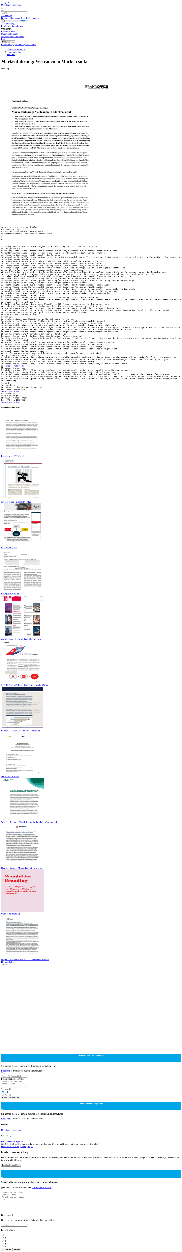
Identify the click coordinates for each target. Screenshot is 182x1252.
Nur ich (8, 1095)
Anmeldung (6, 15)
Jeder (7, 1092)
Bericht (4, 1141)
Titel (3, 1073)
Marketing (11, 54)
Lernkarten (16, 5)
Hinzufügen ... (8, 42)
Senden (17, 1249)
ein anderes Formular (41, 1187)
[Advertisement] (86, 76)
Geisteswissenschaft (16, 49)
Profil (3, 39)
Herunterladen (7, 962)
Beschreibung (13, 1079)
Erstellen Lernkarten (30, 18)
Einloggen (6, 1071)
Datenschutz (7, 1146)
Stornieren (6, 1249)
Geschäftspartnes (15, 1141)
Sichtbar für (6, 1089)
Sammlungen (17, 26)
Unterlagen (6, 5)
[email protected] (14, 366)
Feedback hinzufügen (11, 1165)
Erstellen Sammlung (10, 1098)
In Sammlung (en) (9, 44)
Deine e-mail (7, 1215)
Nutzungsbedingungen (23, 1146)
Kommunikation (14, 52)
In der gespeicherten (27, 44)
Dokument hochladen (11, 18)
